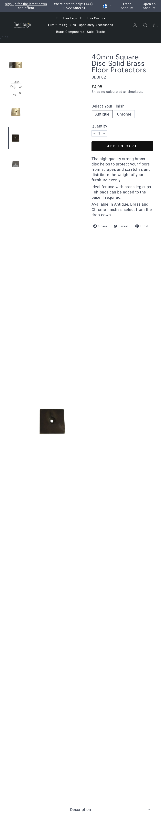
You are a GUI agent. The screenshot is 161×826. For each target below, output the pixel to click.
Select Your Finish (107, 106)
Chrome (124, 114)
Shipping (98, 92)
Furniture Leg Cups (62, 25)
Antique (102, 114)
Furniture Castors (92, 18)
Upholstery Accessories (96, 25)
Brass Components (70, 32)
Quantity (99, 126)
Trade (100, 32)
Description (80, 809)
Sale (90, 32)
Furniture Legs (66, 18)
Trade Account (127, 6)
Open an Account (149, 6)
